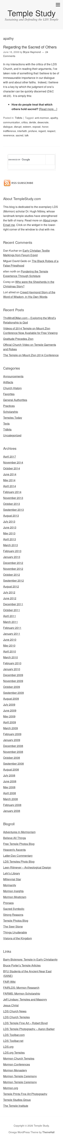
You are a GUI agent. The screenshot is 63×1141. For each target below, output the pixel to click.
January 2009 (11, 740)
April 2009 (9, 722)
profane (32, 131)
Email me (9, 225)
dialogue (8, 126)
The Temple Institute (15, 1106)
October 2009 (11, 687)
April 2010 (9, 651)
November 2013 (13, 498)
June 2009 (9, 710)
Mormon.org (10, 1088)
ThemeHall (48, 1132)
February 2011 (12, 628)
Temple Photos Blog (15, 921)
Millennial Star (12, 879)
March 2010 (10, 657)
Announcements (13, 376)
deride (32, 122)
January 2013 (11, 557)
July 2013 (9, 521)
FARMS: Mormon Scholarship (21, 993)
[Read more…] (48, 109)
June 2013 (9, 527)
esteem (27, 126)
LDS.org (8, 1047)
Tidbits (18, 117)
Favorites (9, 394)
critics (24, 122)
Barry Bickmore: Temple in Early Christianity (30, 959)
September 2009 (13, 693)
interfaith (22, 131)
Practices (9, 406)
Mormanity (9, 885)
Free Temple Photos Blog (18, 844)
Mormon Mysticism (14, 897)
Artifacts (8, 382)
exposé (37, 126)
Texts (6, 423)
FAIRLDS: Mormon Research (21, 988)
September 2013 (13, 510)
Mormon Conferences (16, 1064)
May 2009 (9, 716)
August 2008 (11, 769)
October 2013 (11, 504)
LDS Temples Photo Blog (18, 861)
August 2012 (11, 586)
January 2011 (11, 634)
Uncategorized (12, 435)
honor (45, 126)
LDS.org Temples (14, 1053)
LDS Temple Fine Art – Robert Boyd (25, 1023)
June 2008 (9, 781)
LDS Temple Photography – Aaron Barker (29, 1029)
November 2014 (13, 462)
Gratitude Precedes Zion (18, 339)
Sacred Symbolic (13, 909)
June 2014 (9, 474)
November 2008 (13, 752)
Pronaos (8, 903)
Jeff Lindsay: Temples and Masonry (25, 999)
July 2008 (9, 775)
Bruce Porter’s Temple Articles (22, 965)
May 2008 (9, 787)
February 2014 (12, 492)
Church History (12, 388)
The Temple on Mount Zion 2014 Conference (31, 355)
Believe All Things (14, 838)
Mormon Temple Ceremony (20, 1076)
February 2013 (12, 551)
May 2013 (9, 533)
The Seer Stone (13, 926)
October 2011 (11, 610)
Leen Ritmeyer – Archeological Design (27, 867)
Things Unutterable (15, 932)
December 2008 (13, 746)
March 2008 (10, 799)
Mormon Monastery (15, 1070)
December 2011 (13, 604)
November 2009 (13, 681)
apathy (54, 117)
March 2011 (10, 622)
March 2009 (10, 728)
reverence (8, 135)
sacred (19, 135)
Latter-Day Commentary (18, 856)
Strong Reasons (13, 915)
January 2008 (11, 811)
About (46, 220)
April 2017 (9, 456)
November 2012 (13, 569)
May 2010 (9, 645)
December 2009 (13, 675)
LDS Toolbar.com (14, 1035)
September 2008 (13, 764)
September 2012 (13, 580)
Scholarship (10, 412)
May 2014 (9, 480)
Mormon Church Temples (18, 1058)
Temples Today (12, 418)
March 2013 (10, 545)
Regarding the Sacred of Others (30, 46)
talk (27, 135)
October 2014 (11, 468)
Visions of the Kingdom (17, 938)
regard (42, 131)
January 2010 (11, 669)
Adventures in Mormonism (19, 832)
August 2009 (11, 699)
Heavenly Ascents (14, 850)
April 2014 (9, 486)
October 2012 (11, 575)
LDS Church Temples (16, 1017)
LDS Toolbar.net (13, 1041)
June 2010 (9, 640)
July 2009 (9, 704)
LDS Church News (14, 1011)
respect (51, 131)
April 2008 (9, 793)
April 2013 (9, 539)
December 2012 (13, 563)
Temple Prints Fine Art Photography (25, 1094)
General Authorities (15, 400)
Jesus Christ (11, 1005)
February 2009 (12, 734)
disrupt (18, 126)
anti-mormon (42, 117)
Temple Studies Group (17, 1100)
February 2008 (12, 805)
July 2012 (9, 592)
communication (11, 122)
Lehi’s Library (11, 873)
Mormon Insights (13, 891)
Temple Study (32, 12)
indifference (9, 131)
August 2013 (11, 516)
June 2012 (9, 598)
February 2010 (12, 663)
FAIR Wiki (9, 982)
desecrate (42, 122)
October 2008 (11, 758)
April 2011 (9, 616)
